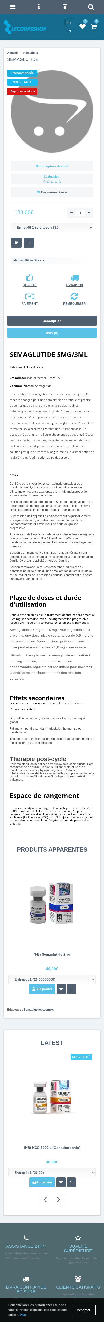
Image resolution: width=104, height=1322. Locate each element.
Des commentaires (54, 192)
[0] (82, 27)
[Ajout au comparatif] (71, 989)
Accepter (83, 1310)
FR (69, 23)
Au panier (44, 989)
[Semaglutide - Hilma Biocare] (52, 111)
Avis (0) (52, 333)
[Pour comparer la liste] (29, 243)
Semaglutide (32, 1009)
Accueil (12, 53)
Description (52, 321)
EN (69, 31)
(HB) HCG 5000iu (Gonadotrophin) (52, 1147)
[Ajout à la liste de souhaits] (61, 989)
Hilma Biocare (35, 260)
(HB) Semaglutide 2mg (52, 954)
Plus (23, 1314)
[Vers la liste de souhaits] (16, 243)
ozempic (48, 1009)
